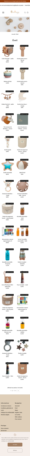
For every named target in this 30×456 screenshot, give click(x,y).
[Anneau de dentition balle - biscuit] (22, 186)
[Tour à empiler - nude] (22, 277)
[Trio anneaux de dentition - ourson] (7, 119)
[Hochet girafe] (7, 142)
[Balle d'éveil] (22, 165)
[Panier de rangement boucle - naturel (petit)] (7, 208)
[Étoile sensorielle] (7, 165)
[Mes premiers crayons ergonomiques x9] (7, 231)
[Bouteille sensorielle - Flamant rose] (7, 322)
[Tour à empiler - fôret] (7, 368)
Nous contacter (5, 428)
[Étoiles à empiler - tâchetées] (22, 254)
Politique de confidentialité (7, 412)
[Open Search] (25, 12)
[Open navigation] (4, 12)
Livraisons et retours (6, 406)
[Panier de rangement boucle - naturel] (22, 142)
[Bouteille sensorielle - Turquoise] (7, 254)
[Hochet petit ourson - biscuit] (22, 51)
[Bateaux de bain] (7, 73)
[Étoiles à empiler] (22, 345)
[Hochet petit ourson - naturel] (22, 73)
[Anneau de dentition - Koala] (7, 345)
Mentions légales (5, 414)
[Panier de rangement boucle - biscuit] (22, 368)
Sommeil (17, 406)
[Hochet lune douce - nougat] (22, 96)
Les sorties (17, 414)
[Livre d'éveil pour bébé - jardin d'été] (7, 277)
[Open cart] (27, 12)
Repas (16, 410)
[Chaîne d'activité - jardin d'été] (7, 96)
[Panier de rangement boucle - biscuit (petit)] (7, 300)
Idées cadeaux (18, 417)
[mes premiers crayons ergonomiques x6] (22, 300)
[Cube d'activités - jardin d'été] (7, 51)
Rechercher (4, 430)
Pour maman (18, 419)
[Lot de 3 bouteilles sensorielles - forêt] (22, 231)
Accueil (13, 34)
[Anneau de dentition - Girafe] (7, 186)
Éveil (16, 408)
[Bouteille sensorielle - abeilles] (22, 322)
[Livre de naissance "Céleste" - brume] (22, 119)
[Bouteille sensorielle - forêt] (22, 208)
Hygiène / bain (18, 412)
